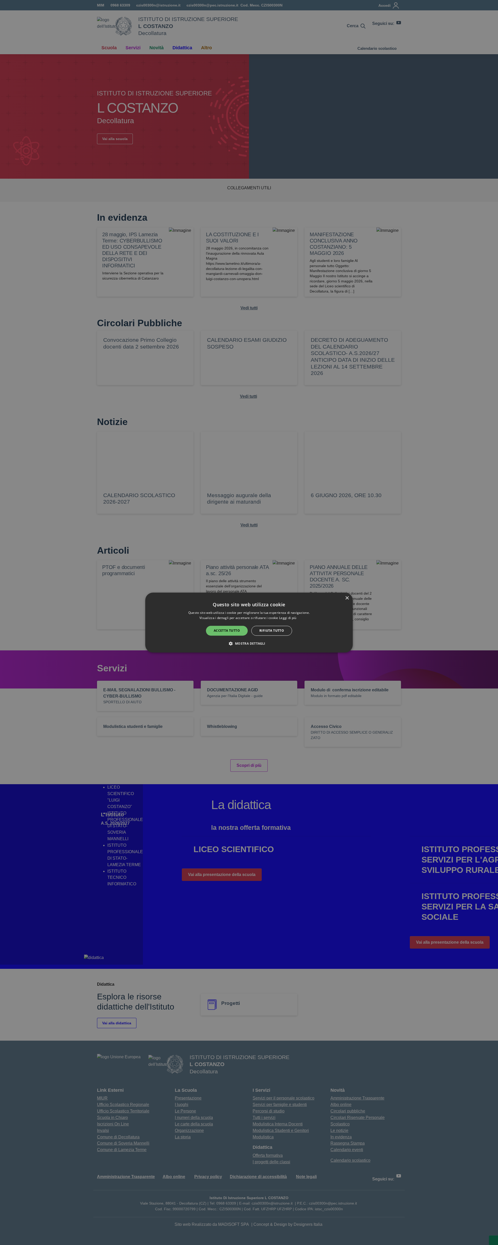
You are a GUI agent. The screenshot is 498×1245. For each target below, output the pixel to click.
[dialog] (249, 622)
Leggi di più (288, 618)
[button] (249, 643)
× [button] (347, 598)
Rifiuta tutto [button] (271, 630)
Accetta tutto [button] (227, 630)
